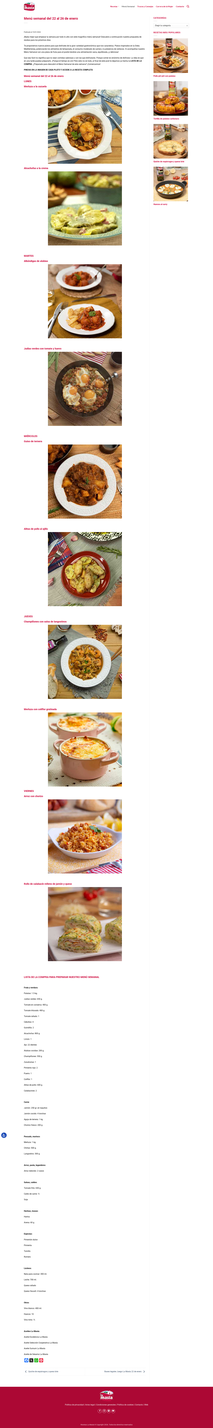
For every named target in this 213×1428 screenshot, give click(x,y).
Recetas (113, 6)
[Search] (188, 6)
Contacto (180, 6)
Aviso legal (90, 1405)
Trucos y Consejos (145, 6)
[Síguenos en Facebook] (100, 1411)
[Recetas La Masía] (29, 6)
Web (146, 1405)
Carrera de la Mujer (164, 6)
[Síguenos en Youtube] (113, 1411)
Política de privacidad (74, 1405)
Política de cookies (125, 1405)
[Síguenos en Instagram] (104, 1411)
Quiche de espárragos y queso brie (43, 1371)
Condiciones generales (106, 1405)
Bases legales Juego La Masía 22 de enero (123, 1371)
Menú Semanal (128, 6)
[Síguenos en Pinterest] (109, 1411)
